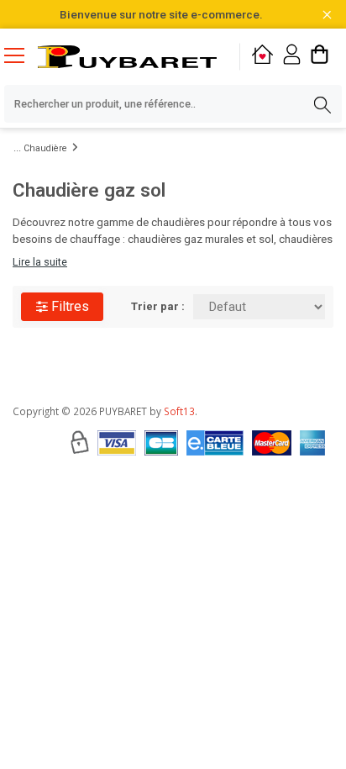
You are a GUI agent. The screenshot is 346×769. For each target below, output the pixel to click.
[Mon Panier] (319, 57)
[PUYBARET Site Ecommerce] (127, 56)
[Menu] (21, 57)
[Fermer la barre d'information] (327, 14)
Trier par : (158, 306)
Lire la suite (40, 261)
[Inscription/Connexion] (291, 57)
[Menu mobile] (21, 54)
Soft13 (179, 411)
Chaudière (45, 148)
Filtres (68, 306)
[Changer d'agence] (262, 57)
